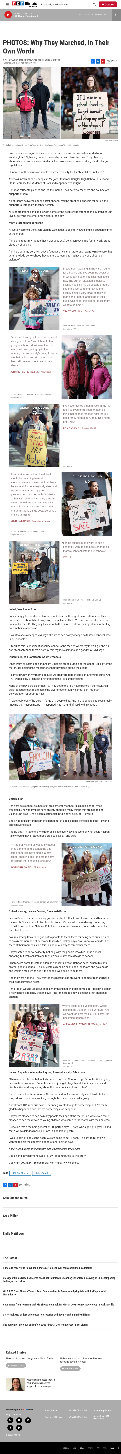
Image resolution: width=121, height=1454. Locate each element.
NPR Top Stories (20, 1173)
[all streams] (116, 15)
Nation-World (41, 1173)
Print (114, 60)
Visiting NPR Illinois (53, 1417)
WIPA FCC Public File (78, 1417)
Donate (109, 4)
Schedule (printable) (102, 1410)
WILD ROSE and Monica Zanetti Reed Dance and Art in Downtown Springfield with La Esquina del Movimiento (54, 1293)
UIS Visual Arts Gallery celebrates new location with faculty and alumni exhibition (46, 1314)
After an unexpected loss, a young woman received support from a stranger (41, 1383)
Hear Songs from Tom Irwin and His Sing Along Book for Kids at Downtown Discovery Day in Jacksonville (58, 1304)
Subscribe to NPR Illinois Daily (101, 1417)
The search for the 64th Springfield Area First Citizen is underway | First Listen (45, 1324)
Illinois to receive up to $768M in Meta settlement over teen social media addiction (47, 1267)
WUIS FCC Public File (78, 1410)
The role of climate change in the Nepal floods (29, 1358)
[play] (8, 15)
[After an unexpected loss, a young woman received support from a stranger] (15, 1384)
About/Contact (52, 1410)
